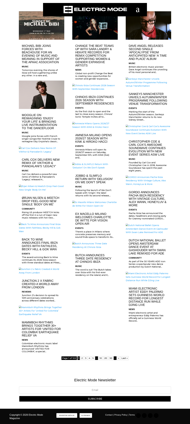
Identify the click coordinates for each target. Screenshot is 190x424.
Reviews (26, 292)
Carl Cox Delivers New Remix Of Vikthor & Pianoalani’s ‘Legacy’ (41, 163)
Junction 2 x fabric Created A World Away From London (40, 284)
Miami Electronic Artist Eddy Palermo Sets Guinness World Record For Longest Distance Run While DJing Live (146, 296)
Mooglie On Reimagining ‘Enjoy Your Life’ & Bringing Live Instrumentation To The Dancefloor (39, 121)
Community (28, 209)
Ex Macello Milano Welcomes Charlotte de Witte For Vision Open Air (93, 218)
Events (26, 253)
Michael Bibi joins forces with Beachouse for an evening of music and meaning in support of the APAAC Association (41, 54)
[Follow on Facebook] (150, 415)
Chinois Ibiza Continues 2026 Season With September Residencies (94, 100)
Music (25, 66)
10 (100, 358)
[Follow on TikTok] (144, 415)
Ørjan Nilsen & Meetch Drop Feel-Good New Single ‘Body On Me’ (40, 201)
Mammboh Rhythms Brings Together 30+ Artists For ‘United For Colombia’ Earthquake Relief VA (41, 329)
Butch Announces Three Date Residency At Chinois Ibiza (93, 258)
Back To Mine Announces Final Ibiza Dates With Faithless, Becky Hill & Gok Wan (40, 244)
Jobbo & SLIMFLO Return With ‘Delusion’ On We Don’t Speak (94, 179)
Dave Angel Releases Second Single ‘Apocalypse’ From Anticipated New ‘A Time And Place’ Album (148, 52)
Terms (132, 415)
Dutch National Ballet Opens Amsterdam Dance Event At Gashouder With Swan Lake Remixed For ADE (147, 247)
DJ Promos (85, 415)
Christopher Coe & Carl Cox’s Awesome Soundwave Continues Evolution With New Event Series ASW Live (147, 148)
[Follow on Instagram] (138, 415)
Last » (124, 358)
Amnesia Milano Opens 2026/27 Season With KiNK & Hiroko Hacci (93, 138)
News (25, 340)
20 (105, 358)
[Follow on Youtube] (156, 415)
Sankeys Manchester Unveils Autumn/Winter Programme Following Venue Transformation (148, 98)
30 (110, 358)
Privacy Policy (120, 415)
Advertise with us (66, 415)
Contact (109, 415)
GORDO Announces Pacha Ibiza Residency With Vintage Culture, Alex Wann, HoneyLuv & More (147, 199)
